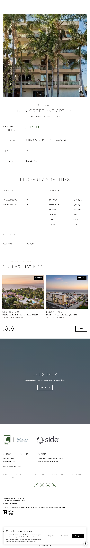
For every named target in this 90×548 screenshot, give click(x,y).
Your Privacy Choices (45, 545)
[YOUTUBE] (48, 485)
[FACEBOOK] (36, 485)
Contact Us (8, 477)
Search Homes (58, 475)
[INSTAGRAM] (42, 485)
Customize (64, 536)
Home (5, 475)
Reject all (51, 536)
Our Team (76, 475)
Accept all (78, 536)
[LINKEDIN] (54, 485)
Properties (19, 475)
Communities (38, 475)
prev (5, 328)
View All (81, 329)
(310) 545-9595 (8, 459)
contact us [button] (45, 388)
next (11, 328)
